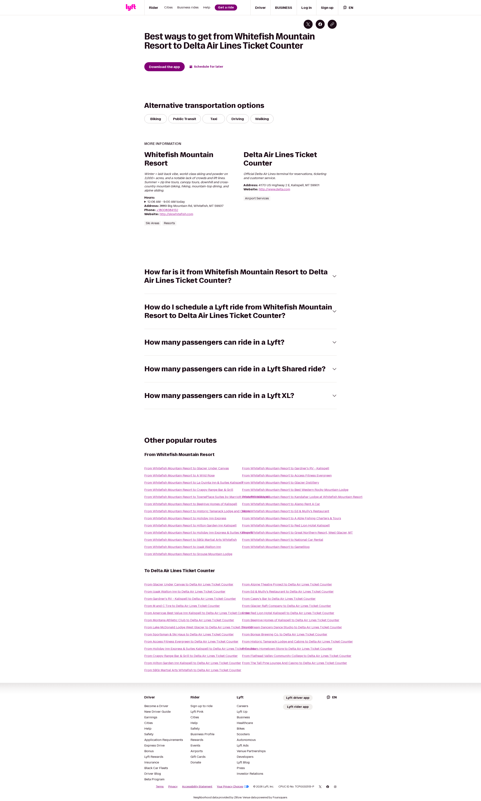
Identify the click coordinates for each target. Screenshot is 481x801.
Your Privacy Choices (230, 786)
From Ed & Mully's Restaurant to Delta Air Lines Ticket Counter (288, 591)
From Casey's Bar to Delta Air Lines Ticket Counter (279, 599)
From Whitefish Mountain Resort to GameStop (276, 547)
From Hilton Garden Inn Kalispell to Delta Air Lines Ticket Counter (192, 663)
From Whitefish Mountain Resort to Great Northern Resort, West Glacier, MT (297, 532)
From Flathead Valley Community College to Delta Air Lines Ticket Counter (296, 656)
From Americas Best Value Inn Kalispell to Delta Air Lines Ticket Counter (197, 613)
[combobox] (348, 7)
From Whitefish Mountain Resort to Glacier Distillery (280, 482)
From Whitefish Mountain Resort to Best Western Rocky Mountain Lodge (295, 490)
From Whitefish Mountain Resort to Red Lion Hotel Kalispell (286, 525)
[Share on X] (308, 24)
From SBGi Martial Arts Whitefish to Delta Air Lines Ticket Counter (192, 670)
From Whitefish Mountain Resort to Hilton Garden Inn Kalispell (190, 525)
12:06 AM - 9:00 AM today (166, 202)
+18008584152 (167, 210)
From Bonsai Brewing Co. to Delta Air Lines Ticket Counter (284, 634)
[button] (240, 276)
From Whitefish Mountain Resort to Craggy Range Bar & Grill (188, 490)
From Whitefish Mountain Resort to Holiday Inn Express (185, 518)
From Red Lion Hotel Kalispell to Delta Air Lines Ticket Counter (288, 613)
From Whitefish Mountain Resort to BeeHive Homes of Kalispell (190, 504)
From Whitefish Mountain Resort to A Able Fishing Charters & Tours (291, 518)
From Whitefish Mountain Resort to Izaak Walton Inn (182, 547)
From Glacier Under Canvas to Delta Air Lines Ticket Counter (188, 584)
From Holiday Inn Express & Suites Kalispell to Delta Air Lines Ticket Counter (200, 649)
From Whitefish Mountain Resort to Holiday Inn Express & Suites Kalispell (198, 532)
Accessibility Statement (197, 786)
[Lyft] (131, 8)
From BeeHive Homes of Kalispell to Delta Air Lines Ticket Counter (290, 620)
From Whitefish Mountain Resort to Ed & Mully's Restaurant (285, 511)
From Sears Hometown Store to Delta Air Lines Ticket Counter (287, 649)
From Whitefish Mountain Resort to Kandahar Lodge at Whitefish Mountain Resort (302, 497)
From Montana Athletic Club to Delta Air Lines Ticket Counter (189, 620)
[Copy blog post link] (332, 24)
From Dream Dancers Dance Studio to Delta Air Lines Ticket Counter (292, 627)
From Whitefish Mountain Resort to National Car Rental (282, 540)
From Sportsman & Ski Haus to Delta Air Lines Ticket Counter (189, 634)
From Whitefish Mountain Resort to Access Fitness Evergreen (287, 475)
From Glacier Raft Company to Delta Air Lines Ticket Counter (286, 606)
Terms (160, 786)
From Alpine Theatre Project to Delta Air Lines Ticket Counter (287, 584)
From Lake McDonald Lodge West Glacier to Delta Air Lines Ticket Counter (198, 627)
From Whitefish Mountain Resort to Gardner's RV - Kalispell (285, 468)
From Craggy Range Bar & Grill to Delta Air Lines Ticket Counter (191, 656)
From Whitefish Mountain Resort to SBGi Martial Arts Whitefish (190, 540)
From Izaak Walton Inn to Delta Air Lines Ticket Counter (184, 591)
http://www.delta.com (274, 189)
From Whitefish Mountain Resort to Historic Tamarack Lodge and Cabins (197, 511)
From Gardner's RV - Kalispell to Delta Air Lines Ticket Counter (190, 599)
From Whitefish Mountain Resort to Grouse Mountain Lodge (188, 554)
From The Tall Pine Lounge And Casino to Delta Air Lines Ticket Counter (294, 663)
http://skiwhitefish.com (176, 214)
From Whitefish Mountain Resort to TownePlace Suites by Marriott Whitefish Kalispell (207, 497)
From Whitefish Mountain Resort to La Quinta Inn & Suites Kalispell (193, 482)
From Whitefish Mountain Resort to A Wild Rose (179, 475)
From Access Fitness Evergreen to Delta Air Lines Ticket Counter (191, 641)
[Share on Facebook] (320, 24)
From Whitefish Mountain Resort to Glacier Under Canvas (186, 468)
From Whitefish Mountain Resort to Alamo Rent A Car (281, 504)
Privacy (173, 786)
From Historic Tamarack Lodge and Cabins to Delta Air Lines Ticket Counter (297, 641)
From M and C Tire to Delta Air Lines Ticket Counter (182, 606)
